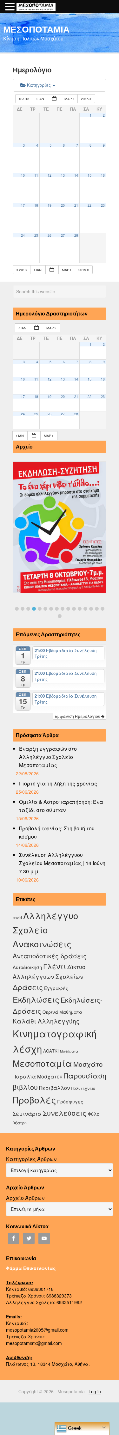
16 (103, 175)
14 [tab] (91, 609)
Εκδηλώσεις (36, 999)
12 (49, 175)
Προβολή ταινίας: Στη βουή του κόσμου (57, 832)
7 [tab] (51, 609)
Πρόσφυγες (70, 1101)
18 (36, 205)
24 (23, 235)
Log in (95, 1391)
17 (23, 205)
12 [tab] (80, 609)
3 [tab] (28, 609)
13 (63, 175)
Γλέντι (54, 966)
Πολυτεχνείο (83, 1088)
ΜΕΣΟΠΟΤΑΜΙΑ (36, 29)
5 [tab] (40, 609)
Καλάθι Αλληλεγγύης (46, 1021)
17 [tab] (60, 616)
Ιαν (41, 98)
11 (36, 175)
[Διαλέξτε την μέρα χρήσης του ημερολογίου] (54, 98)
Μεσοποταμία (42, 1063)
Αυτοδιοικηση (27, 967)
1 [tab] (17, 609)
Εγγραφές (56, 988)
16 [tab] (102, 609)
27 (63, 235)
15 (89, 175)
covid (17, 917)
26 (49, 235)
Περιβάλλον (54, 1087)
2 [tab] (22, 609)
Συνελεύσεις (64, 1113)
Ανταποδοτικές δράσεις (50, 955)
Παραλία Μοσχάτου (38, 1076)
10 (23, 175)
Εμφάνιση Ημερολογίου (78, 716)
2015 (85, 98)
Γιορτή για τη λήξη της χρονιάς (58, 783)
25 (36, 235)
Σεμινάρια (27, 1113)
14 (76, 175)
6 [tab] (45, 609)
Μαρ (68, 98)
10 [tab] (68, 609)
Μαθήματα (69, 1051)
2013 (25, 98)
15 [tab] (97, 609)
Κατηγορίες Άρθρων (31, 1159)
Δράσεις (28, 987)
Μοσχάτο (88, 1064)
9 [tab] (62, 609)
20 (63, 205)
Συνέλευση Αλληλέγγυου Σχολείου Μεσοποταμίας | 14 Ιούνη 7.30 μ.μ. (62, 863)
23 (103, 205)
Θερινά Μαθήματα (62, 1012)
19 (49, 205)
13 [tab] (85, 609)
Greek (74, 1428)
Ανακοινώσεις (42, 943)
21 (76, 205)
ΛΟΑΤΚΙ (51, 1051)
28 (76, 235)
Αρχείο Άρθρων (25, 1197)
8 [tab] (57, 609)
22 (89, 205)
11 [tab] (74, 609)
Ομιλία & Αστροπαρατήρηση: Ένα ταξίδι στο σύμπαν (61, 806)
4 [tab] (34, 609)
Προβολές (34, 1099)
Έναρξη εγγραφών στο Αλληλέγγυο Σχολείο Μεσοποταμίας (48, 757)
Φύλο (93, 1113)
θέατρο (20, 1122)
